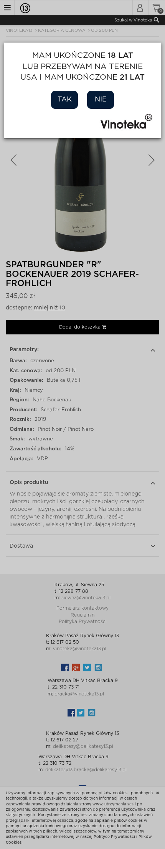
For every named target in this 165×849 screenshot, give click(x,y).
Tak (65, 99)
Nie (101, 99)
